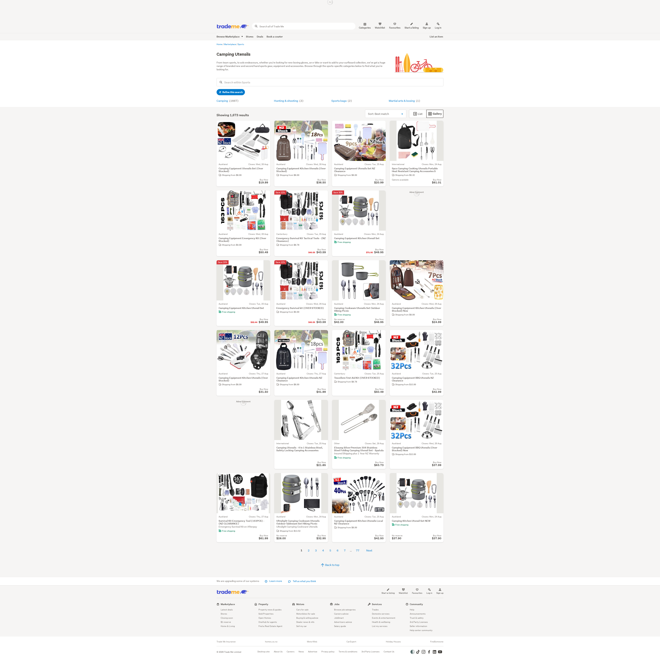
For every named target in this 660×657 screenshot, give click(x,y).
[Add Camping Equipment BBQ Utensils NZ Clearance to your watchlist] (438, 335)
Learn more (276, 581)
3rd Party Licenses (419, 622)
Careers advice (341, 613)
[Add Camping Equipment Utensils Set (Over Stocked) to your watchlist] (265, 125)
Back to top (332, 565)
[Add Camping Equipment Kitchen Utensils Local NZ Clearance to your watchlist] (381, 478)
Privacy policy (327, 651)
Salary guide (340, 626)
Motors (300, 604)
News (301, 651)
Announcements (418, 613)
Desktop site (263, 651)
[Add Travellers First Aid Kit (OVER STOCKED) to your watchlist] (381, 335)
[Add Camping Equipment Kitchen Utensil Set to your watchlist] (381, 195)
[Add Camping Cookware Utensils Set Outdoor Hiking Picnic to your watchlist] (381, 265)
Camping (223, 100)
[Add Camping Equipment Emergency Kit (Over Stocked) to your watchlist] (265, 195)
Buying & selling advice (307, 617)
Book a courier (275, 36)
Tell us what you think (304, 581)
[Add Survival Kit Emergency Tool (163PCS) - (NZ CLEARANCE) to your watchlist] (265, 478)
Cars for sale (302, 609)
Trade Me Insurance (226, 642)
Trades (375, 609)
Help (412, 609)
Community (416, 604)
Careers (290, 651)
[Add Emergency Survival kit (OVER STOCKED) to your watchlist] (323, 265)
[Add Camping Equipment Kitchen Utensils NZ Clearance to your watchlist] (323, 335)
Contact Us (389, 651)
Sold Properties (265, 613)
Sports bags (339, 100)
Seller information (418, 626)
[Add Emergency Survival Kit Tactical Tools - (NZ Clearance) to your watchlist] (323, 195)
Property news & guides (270, 609)
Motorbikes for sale (305, 613)
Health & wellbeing (381, 622)
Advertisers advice (343, 622)
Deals (260, 36)
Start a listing (388, 593)
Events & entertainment (383, 617)
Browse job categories (345, 609)
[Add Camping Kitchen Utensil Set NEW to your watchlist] (438, 478)
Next (369, 550)
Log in (438, 27)
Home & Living (228, 626)
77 (357, 550)
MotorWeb (312, 642)
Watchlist (403, 593)
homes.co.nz (271, 642)
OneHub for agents (267, 622)
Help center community (421, 630)
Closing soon (227, 617)
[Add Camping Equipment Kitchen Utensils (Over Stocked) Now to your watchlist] (438, 265)
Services (377, 604)
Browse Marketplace (228, 36)
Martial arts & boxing (402, 100)
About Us (278, 651)
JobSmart (339, 617)
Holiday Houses (393, 642)
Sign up (427, 27)
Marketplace (228, 604)
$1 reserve (226, 622)
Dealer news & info (305, 622)
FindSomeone (436, 642)
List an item (436, 36)
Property (263, 604)
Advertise (312, 651)
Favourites (417, 593)
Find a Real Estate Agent (270, 626)
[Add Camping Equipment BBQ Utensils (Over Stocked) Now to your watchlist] (438, 404)
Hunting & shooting (286, 100)
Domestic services (380, 613)
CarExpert (351, 642)
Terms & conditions (348, 651)
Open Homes (264, 617)
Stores (249, 36)
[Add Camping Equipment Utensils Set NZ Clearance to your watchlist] (381, 125)
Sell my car (301, 626)
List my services (379, 626)
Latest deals (227, 609)
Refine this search (232, 92)
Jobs (336, 604)
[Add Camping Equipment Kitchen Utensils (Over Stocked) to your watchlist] (323, 125)
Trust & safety (417, 617)
